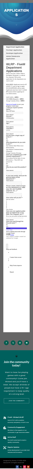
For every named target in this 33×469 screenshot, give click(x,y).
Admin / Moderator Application (13, 57)
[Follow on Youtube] (26, 342)
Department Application (15, 47)
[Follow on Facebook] (6, 342)
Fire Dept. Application (14, 50)
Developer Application (14, 53)
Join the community (16, 401)
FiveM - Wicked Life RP (16, 417)
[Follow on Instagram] (20, 342)
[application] (32, 468)
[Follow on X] (13, 342)
